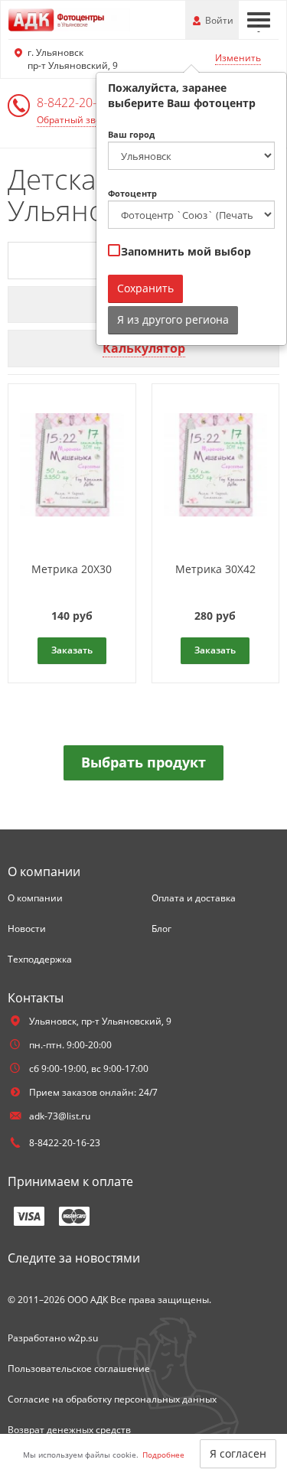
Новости (27, 928)
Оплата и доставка (194, 897)
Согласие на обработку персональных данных (112, 1399)
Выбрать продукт (143, 762)
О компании (35, 897)
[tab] (143, 348)
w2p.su (83, 1337)
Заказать (72, 650)
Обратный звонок (77, 119)
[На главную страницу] (69, 18)
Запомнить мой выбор (184, 251)
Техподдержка (40, 959)
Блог (161, 928)
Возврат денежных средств (69, 1429)
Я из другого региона (173, 319)
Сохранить (145, 288)
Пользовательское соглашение (79, 1368)
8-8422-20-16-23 (82, 102)
